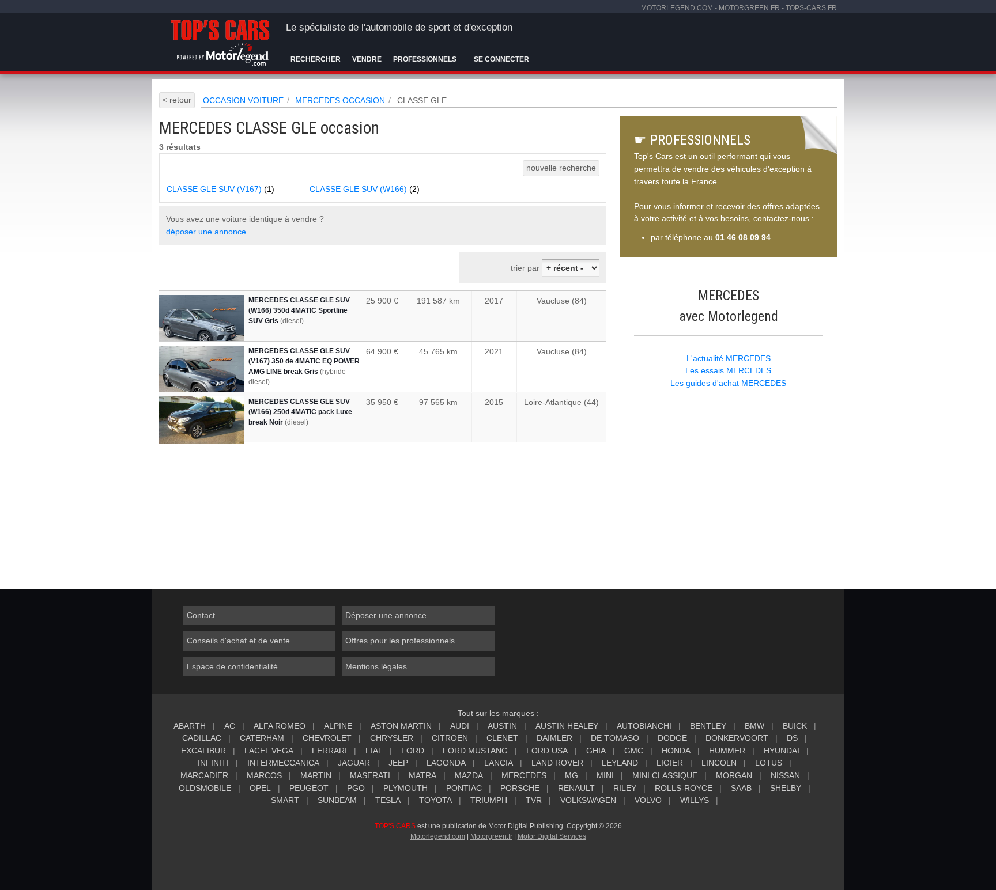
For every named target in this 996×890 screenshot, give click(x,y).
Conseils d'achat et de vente (238, 640)
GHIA (596, 750)
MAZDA (469, 775)
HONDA (676, 750)
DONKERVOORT (736, 738)
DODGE (672, 738)
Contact (201, 615)
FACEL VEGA (268, 750)
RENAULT (576, 788)
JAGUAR (354, 762)
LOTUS (768, 762)
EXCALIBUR (203, 750)
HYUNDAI (781, 750)
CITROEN (450, 738)
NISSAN (785, 775)
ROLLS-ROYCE (683, 788)
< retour (177, 99)
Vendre (367, 59)
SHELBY (785, 788)
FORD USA (547, 750)
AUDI (459, 725)
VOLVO (648, 800)
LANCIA (498, 762)
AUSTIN (502, 725)
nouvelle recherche (561, 167)
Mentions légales (376, 666)
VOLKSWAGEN (588, 800)
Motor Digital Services (552, 836)
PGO (356, 788)
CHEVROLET (327, 738)
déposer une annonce (206, 231)
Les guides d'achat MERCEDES (728, 383)
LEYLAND (620, 762)
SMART (285, 800)
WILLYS (694, 800)
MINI (605, 775)
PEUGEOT (309, 788)
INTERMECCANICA (283, 762)
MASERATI (370, 775)
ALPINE (338, 725)
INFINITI (213, 762)
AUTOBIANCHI (644, 725)
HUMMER (727, 750)
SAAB (741, 788)
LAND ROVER (557, 762)
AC (229, 725)
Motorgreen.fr (491, 836)
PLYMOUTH (405, 788)
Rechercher (315, 59)
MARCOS (264, 775)
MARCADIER (204, 775)
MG (571, 775)
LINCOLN (719, 762)
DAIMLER (554, 738)
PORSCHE (520, 788)
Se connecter (501, 59)
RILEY (624, 788)
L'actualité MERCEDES (728, 358)
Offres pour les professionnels (400, 640)
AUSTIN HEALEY (566, 725)
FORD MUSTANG (475, 750)
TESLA (388, 800)
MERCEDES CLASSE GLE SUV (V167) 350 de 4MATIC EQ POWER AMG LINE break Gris (304, 361)
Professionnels (424, 59)
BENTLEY (708, 725)
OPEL (260, 788)
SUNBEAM (337, 800)
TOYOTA (435, 800)
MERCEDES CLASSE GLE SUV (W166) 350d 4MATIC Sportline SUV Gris (299, 310)
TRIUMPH (488, 800)
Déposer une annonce (386, 615)
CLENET (502, 738)
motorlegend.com (677, 8)
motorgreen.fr (749, 8)
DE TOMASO (615, 738)
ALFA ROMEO (279, 725)
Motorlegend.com (437, 836)
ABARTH (189, 725)
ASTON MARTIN (401, 725)
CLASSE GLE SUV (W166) (365, 189)
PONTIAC (464, 788)
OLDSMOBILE (205, 788)
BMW (754, 725)
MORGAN (734, 775)
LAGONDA (446, 762)
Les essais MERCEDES (728, 370)
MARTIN (315, 775)
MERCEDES (523, 775)
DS (792, 738)
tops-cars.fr (811, 8)
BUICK (795, 725)
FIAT (374, 750)
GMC (633, 750)
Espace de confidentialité (232, 666)
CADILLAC (201, 738)
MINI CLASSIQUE (664, 775)
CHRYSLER (391, 738)
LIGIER (670, 762)
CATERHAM (262, 738)
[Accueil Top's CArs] (222, 40)
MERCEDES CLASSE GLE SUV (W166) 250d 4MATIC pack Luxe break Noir (300, 411)
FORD (412, 750)
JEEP (398, 762)
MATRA (422, 775)
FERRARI (329, 750)
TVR (534, 800)
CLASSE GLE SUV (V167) (220, 189)
